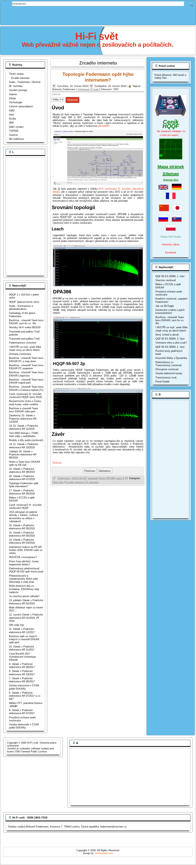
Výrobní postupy (18, 90)
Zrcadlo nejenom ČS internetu (82, 482)
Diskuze (57, 462)
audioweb (93, 478)
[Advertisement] (98, 14)
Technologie (15, 102)
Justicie (13, 134)
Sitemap (171, 173)
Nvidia (12, 118)
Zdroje (12, 98)
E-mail (95, 89)
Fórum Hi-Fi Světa (171, 236)
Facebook (170, 252)
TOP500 (13, 130)
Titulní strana (16, 73)
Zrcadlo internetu (20, 78)
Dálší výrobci (16, 126)
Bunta (102, 478)
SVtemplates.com (104, 853)
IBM (11, 122)
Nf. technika (15, 86)
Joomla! (11, 748)
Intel (11, 114)
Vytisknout (83, 89)
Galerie (13, 94)
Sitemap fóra (170, 179)
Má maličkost (16, 138)
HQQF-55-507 (79, 478)
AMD (12, 110)
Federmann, (64, 478)
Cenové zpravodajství (21, 106)
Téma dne (57, 482)
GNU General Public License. (31, 751)
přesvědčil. (104, 125)
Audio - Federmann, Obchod (24, 82)
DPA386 (110, 478)
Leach (119, 478)
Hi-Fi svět (96, 36)
